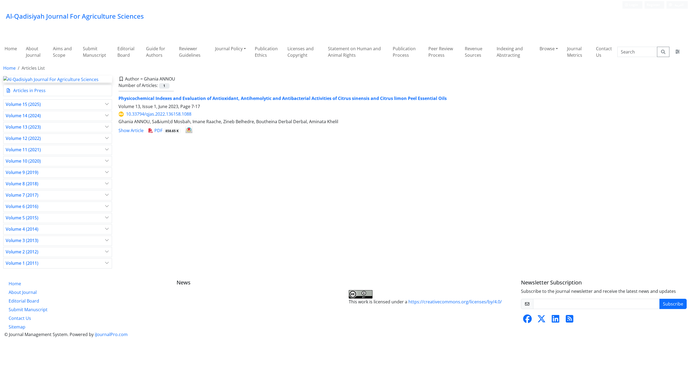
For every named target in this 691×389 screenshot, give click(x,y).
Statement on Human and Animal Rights (354, 52)
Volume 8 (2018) (22, 183)
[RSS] (569, 320)
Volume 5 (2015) (22, 217)
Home (11, 49)
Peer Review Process (440, 52)
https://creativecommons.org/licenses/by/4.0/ (455, 302)
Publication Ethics (266, 52)
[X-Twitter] (541, 320)
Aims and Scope (62, 52)
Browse (547, 49)
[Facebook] (527, 320)
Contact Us (604, 52)
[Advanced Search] (677, 52)
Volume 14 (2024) (23, 115)
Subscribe (673, 304)
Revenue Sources (473, 52)
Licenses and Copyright (300, 52)
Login (633, 4)
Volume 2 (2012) (22, 251)
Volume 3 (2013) (22, 240)
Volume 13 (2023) (23, 127)
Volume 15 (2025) (23, 104)
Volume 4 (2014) (22, 229)
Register (653, 4)
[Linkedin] (555, 320)
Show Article (131, 130)
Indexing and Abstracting (510, 52)
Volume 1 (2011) (22, 263)
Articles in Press (29, 90)
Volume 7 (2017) (22, 195)
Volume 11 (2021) (23, 149)
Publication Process (404, 52)
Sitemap (17, 327)
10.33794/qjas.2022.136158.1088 (158, 114)
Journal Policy (229, 49)
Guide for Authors (155, 52)
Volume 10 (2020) (23, 161)
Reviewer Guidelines (190, 52)
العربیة (678, 4)
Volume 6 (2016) (22, 206)
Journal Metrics (574, 52)
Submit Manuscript (94, 52)
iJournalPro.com (111, 334)
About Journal (33, 52)
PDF (166, 130)
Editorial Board (125, 52)
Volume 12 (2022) (23, 138)
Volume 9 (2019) (22, 172)
